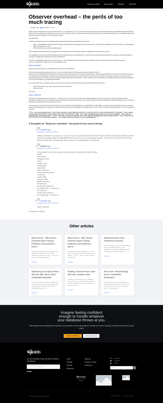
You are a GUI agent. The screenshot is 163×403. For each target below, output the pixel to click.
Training (121, 4)
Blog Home (108, 4)
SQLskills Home (93, 4)
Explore (34, 262)
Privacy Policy (116, 396)
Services (132, 4)
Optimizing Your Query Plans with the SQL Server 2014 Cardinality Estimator (45, 274)
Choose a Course (90, 362)
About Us (88, 359)
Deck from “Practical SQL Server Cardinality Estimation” (116, 274)
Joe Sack (43, 130)
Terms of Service (128, 396)
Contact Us (88, 365)
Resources (70, 368)
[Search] (134, 367)
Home (69, 359)
